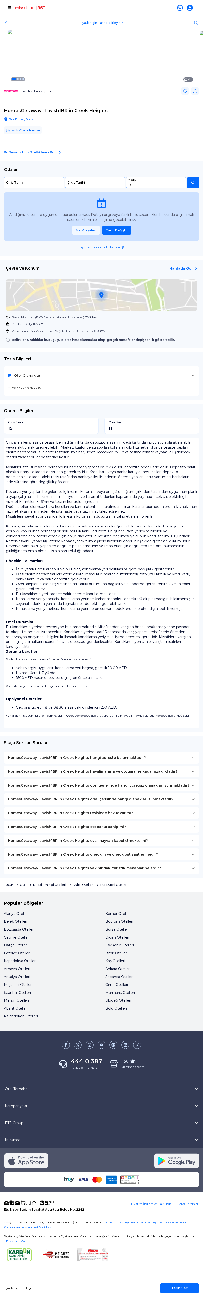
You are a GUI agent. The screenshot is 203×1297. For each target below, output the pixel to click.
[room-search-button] (193, 182)
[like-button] (185, 91)
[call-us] (181, 8)
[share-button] (195, 91)
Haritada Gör (181, 268)
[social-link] (66, 1045)
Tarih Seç (179, 1288)
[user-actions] (191, 8)
